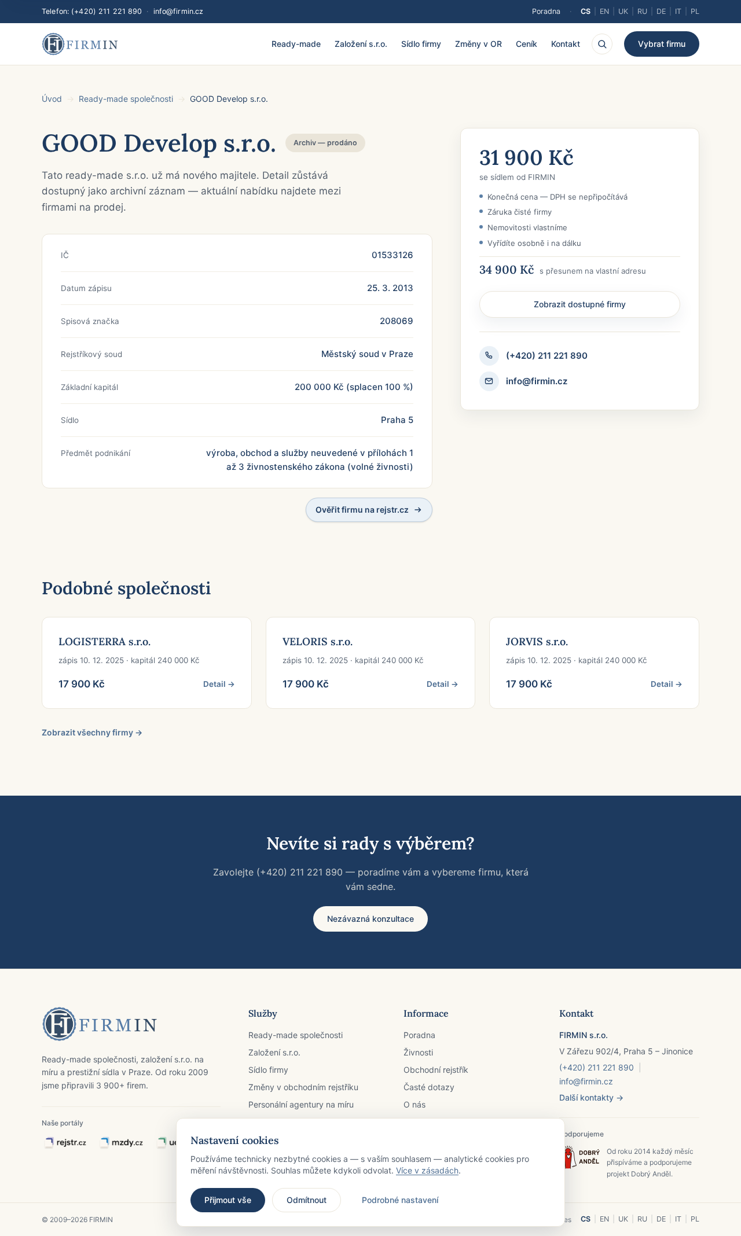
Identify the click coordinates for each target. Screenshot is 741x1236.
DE (661, 11)
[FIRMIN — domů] (80, 44)
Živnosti (418, 1052)
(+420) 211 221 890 (106, 11)
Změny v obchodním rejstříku (303, 1087)
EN (604, 11)
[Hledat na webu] (602, 44)
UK (623, 11)
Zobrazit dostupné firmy (580, 304)
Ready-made (296, 44)
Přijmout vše (227, 1200)
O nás (414, 1104)
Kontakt (565, 44)
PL (695, 11)
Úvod (52, 99)
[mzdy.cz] (121, 1143)
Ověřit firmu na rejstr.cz (362, 509)
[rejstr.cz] (65, 1143)
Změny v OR (478, 44)
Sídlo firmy (421, 44)
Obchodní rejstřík (435, 1070)
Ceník (526, 44)
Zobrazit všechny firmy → (92, 732)
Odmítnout (307, 1200)
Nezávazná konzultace (370, 919)
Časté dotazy (428, 1087)
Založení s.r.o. (361, 44)
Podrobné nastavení (400, 1200)
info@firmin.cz (178, 11)
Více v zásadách (427, 1170)
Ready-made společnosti (126, 99)
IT (678, 11)
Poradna (546, 11)
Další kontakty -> (591, 1097)
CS (585, 11)
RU (642, 11)
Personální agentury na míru (301, 1104)
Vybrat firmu (661, 44)
